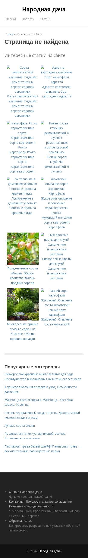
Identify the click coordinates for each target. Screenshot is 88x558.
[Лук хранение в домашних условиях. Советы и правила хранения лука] (23, 193)
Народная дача (44, 9)
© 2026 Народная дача (25, 492)
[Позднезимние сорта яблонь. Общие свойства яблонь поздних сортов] (23, 264)
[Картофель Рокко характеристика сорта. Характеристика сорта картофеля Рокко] (23, 147)
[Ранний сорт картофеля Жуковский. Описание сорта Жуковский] (57, 305)
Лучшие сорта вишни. (19, 425)
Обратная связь (20, 521)
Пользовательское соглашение (49, 501)
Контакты (16, 501)
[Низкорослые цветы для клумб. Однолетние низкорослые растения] (57, 254)
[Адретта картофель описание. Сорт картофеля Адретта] (57, 82)
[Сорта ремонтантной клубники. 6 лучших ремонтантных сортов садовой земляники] (23, 91)
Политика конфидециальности (31, 506)
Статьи (45, 19)
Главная (10, 19)
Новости (28, 19)
